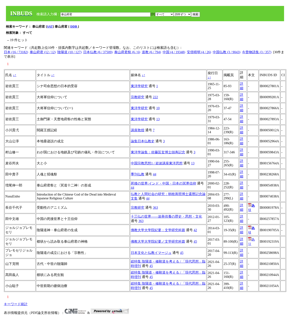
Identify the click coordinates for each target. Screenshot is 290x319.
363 (155, 207)
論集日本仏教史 (143, 141)
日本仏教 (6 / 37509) (98, 52)
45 (195, 241)
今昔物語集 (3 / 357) (256, 52)
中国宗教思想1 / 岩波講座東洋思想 (157, 163)
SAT (50, 26)
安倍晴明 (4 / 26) (199, 52)
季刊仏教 (137, 174)
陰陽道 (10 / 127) (69, 52)
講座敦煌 (137, 130)
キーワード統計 (16, 304)
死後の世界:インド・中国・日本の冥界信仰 (163, 183)
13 (158, 119)
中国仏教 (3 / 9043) (226, 52)
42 (195, 230)
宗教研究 (137, 97)
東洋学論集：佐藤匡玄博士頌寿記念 (158, 152)
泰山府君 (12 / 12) (43, 52)
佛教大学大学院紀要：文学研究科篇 (158, 230)
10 (158, 108)
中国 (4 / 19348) (174, 52)
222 (155, 97)
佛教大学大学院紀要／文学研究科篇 (158, 241)
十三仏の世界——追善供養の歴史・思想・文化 (166, 216)
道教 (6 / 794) (151, 52)
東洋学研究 (139, 86)
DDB (74, 26)
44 (154, 174)
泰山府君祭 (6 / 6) (127, 52)
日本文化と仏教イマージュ (151, 253)
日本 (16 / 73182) (16, 52)
